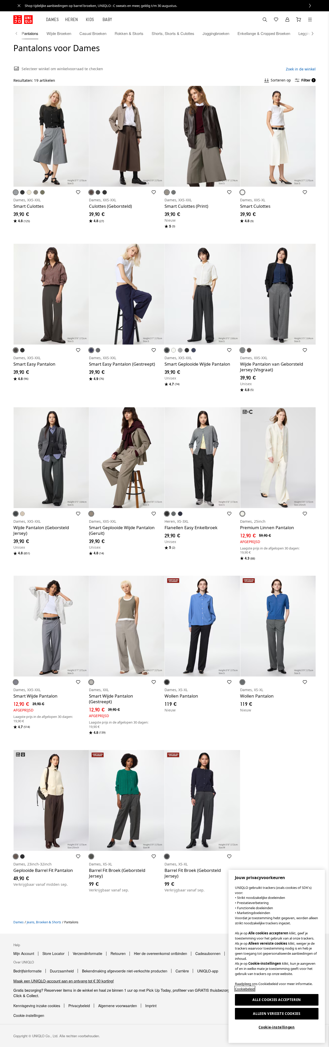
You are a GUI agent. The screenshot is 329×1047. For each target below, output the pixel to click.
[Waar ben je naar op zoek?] (264, 19)
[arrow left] (19, 33)
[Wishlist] (276, 19)
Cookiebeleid (245, 988)
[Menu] (310, 19)
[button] (310, 33)
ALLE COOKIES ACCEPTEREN (276, 999)
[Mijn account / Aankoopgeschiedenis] (287, 19)
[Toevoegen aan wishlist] (78, 192)
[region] (277, 956)
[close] (19, 5)
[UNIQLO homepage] (23, 19)
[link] (170, 5)
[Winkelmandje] (298, 19)
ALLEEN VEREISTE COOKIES (276, 1013)
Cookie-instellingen (277, 1027)
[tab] (52, 19)
